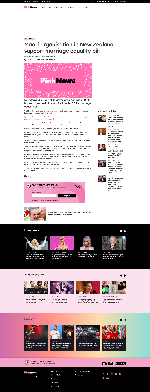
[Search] (125, 7)
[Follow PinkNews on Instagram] (120, 374)
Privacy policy (80, 375)
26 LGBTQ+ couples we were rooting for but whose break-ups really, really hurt (69, 213)
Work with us (46, 1)
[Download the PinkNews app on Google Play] (120, 363)
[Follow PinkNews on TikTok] (112, 374)
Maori (36, 178)
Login (116, 1)
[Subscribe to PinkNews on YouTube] (116, 374)
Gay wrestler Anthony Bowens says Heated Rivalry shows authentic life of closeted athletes (61, 346)
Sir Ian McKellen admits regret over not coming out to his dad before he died (113, 256)
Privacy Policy (54, 200)
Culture (56, 7)
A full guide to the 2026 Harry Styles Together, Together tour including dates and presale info (88, 300)
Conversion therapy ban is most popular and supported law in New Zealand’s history (116, 122)
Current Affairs (29, 39)
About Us (27, 1)
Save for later (40, 59)
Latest (43, 7)
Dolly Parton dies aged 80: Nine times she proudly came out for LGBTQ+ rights (62, 256)
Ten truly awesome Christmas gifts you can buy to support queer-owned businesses (112, 300)
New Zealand (43, 178)
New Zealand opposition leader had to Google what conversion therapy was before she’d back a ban (115, 152)
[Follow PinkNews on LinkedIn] (108, 2)
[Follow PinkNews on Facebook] (107, 374)
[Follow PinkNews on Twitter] (103, 374)
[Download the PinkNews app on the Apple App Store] (107, 363)
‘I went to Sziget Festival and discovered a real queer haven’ (87, 344)
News (49, 7)
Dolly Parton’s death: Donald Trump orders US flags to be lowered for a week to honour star (35, 257)
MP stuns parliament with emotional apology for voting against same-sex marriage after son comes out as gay (115, 136)
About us (54, 371)
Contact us (54, 379)
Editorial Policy (56, 375)
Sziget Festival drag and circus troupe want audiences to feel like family (36, 345)
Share (29, 59)
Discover (85, 7)
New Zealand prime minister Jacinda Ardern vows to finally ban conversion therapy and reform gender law (115, 184)
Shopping (71, 7)
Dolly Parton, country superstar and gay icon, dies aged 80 (87, 255)
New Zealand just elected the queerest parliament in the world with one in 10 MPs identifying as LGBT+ (116, 167)
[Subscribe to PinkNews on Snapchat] (103, 378)
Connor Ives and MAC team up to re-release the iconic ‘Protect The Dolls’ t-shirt (36, 300)
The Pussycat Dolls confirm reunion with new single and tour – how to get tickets (61, 300)
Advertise (36, 1)
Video (78, 7)
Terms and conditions (82, 371)
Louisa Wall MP (28, 178)
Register (123, 1)
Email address (38, 192)
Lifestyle (63, 7)
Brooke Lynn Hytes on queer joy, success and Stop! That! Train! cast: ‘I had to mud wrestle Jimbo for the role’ (113, 346)
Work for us (55, 386)
